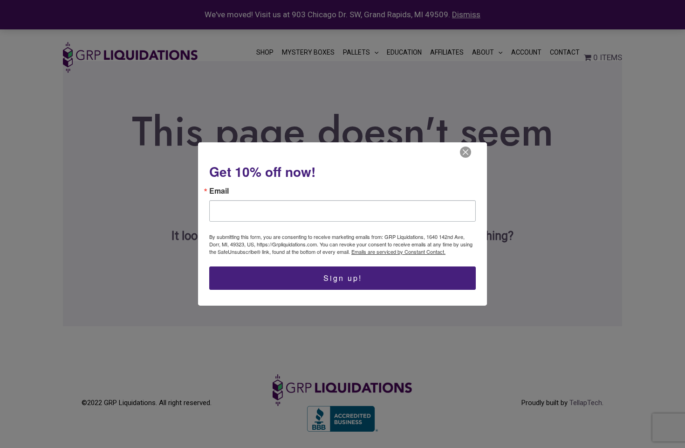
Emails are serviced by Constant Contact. (398, 251)
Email (219, 191)
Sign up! (342, 278)
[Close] (465, 152)
